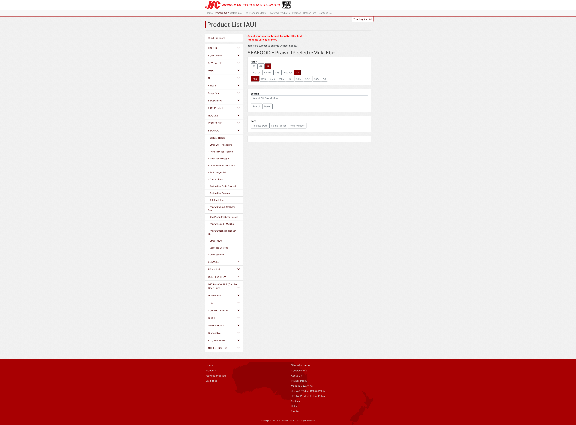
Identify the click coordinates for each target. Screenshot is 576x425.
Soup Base (214, 93)
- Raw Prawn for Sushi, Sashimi (223, 217)
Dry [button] (277, 72)
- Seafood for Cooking (219, 193)
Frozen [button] (256, 72)
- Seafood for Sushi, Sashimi (222, 186)
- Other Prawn (215, 241)
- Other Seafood (216, 254)
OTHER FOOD (216, 325)
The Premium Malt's (255, 12)
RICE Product (215, 108)
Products (211, 370)
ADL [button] (255, 78)
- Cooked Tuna (215, 179)
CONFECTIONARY (218, 310)
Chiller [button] (268, 72)
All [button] (268, 66)
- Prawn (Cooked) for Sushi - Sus (222, 208)
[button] (256, 106)
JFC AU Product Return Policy (308, 390)
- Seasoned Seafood (218, 247)
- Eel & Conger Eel (217, 172)
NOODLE (213, 115)
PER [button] (290, 78)
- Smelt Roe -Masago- (219, 158)
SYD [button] (298, 78)
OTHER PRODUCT (218, 348)
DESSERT (213, 318)
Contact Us (325, 12)
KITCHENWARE (216, 340)
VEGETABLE (215, 123)
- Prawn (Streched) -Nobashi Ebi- (222, 232)
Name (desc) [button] (278, 125)
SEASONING (215, 100)
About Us (296, 375)
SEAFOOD (213, 130)
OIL (210, 78)
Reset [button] (267, 106)
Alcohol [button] (287, 72)
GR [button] (261, 66)
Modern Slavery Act (302, 385)
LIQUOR (212, 48)
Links (294, 406)
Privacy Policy (299, 380)
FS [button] (254, 66)
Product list (220, 12)
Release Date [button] (260, 125)
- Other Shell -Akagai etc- (220, 144)
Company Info (299, 370)
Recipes (296, 12)
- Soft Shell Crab (216, 200)
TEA (210, 302)
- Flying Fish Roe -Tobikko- (221, 151)
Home (209, 12)
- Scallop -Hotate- (217, 138)
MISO (211, 70)
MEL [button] (281, 78)
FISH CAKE (214, 269)
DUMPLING (214, 295)
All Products (217, 37)
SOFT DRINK (215, 55)
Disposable (214, 333)
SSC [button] (316, 78)
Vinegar (212, 85)
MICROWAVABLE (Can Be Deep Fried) (222, 286)
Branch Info (309, 12)
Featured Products (279, 12)
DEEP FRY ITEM (217, 276)
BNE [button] (263, 78)
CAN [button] (307, 78)
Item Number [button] (297, 125)
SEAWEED (214, 261)
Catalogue (236, 12)
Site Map (296, 411)
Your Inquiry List (362, 19)
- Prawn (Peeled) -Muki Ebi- (221, 224)
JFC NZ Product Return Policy (308, 396)
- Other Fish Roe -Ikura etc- (221, 165)
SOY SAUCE (215, 63)
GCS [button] (272, 78)
